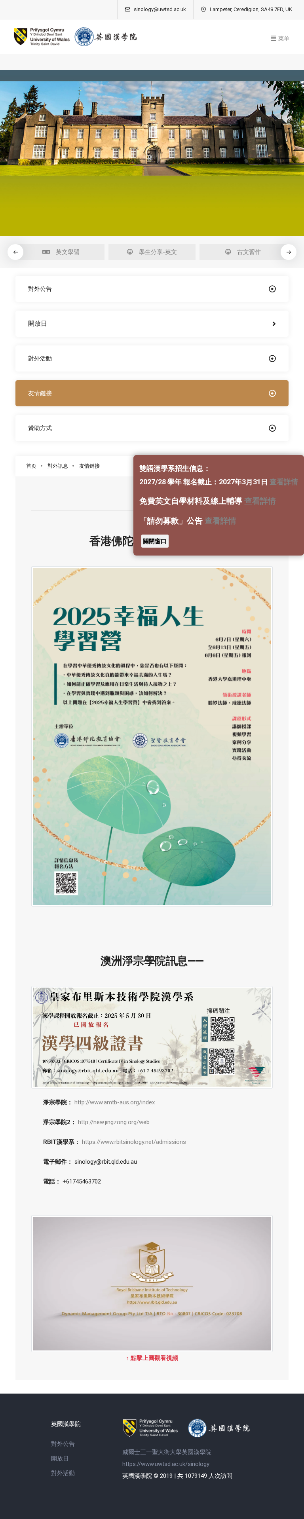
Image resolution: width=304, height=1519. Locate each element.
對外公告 (63, 1443)
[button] (288, 252)
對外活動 (63, 1473)
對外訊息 (58, 466)
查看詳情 (284, 482)
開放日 (60, 1458)
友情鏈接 (89, 466)
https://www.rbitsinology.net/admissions (134, 1141)
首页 (31, 466)
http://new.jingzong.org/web (114, 1122)
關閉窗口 (155, 541)
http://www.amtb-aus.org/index (114, 1102)
